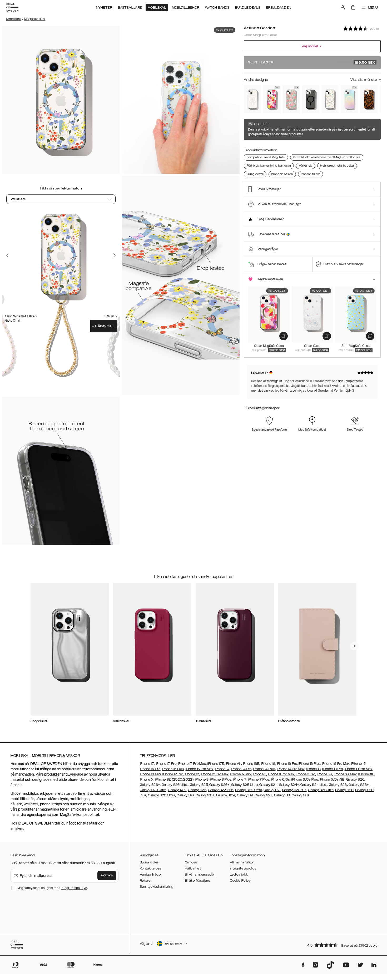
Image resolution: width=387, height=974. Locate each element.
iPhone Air (233, 764)
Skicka (107, 875)
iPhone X (146, 779)
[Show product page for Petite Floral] (330, 99)
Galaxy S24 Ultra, (314, 785)
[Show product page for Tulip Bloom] (291, 99)
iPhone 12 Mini (240, 774)
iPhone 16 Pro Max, (336, 764)
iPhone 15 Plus (173, 769)
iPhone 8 (202, 779)
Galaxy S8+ (301, 795)
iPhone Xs (324, 774)
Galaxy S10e (225, 795)
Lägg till (103, 326)
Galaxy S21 (272, 790)
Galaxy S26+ (150, 785)
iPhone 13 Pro (332, 769)
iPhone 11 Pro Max (281, 774)
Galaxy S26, (355, 779)
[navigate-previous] (354, 646)
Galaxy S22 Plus (221, 790)
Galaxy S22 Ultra (248, 790)
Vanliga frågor (151, 874)
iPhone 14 (222, 769)
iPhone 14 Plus (264, 769)
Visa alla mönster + (365, 80)
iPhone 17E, (216, 764)
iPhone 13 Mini (150, 774)
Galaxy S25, (199, 785)
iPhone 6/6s (280, 779)
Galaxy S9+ (263, 795)
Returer (146, 880)
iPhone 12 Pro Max (215, 774)
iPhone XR (366, 774)
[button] (342, 945)
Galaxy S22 (197, 790)
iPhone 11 (259, 774)
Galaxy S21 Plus (294, 790)
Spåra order (149, 862)
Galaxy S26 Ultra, (175, 785)
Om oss (191, 862)
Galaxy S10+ (205, 795)
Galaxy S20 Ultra (161, 795)
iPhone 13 (313, 769)
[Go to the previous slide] (7, 255)
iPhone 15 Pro (150, 769)
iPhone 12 (192, 774)
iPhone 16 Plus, (310, 764)
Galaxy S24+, (289, 785)
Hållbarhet (193, 868)
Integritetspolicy (243, 868)
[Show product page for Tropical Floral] (272, 99)
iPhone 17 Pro (166, 764)
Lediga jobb (239, 874)
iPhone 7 (239, 779)
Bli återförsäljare (197, 880)
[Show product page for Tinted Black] (310, 99)
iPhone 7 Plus (258, 779)
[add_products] (283, 336)
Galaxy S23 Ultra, (153, 790)
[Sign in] (343, 7)
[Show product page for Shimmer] (349, 99)
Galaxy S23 (337, 785)
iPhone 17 (147, 764)
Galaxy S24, (268, 785)
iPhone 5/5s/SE (332, 779)
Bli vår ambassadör (200, 874)
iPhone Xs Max (345, 774)
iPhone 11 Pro (305, 774)
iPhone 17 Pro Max (192, 764)
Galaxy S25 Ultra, (245, 785)
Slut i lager (311, 63)
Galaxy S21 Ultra (321, 790)
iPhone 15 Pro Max (200, 769)
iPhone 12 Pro (172, 774)
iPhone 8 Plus (220, 779)
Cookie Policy (240, 880)
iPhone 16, (268, 764)
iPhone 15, (358, 764)
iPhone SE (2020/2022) (174, 779)
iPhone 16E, (252, 764)
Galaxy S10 (185, 795)
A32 (183, 790)
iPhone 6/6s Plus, (305, 779)
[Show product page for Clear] (252, 99)
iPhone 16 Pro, (287, 764)
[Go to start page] (12, 7)
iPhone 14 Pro (241, 769)
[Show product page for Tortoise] (369, 99)
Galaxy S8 (282, 795)
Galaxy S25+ (219, 785)
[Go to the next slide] (114, 255)
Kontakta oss (150, 868)
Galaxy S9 (245, 795)
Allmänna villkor (242, 862)
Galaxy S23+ (358, 785)
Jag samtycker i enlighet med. (53, 888)
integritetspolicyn (74, 888)
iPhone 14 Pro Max (291, 769)
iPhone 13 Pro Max (359, 769)
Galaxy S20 (344, 790)
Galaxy (174, 790)
